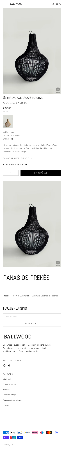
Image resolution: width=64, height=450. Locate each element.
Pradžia (6, 288)
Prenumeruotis (31, 324)
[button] (4, 3)
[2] (8, 118)
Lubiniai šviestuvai (20, 288)
